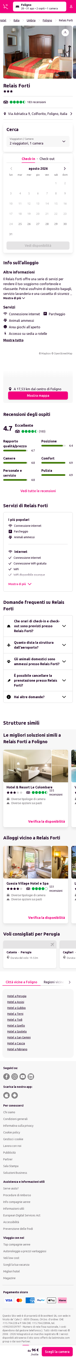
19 (29, 213)
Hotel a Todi (14, 1019)
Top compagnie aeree (16, 1244)
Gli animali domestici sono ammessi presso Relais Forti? (37, 661)
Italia (16, 20)
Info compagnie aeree (16, 1202)
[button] (37, 52)
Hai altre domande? (29, 697)
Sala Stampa (10, 1166)
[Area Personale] (71, 6)
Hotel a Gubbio (16, 1008)
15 (56, 203)
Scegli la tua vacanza (16, 1264)
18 (20, 213)
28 (47, 224)
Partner (8, 1159)
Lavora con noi (12, 1145)
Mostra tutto (13, 340)
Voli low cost (11, 1258)
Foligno (47, 20)
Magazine (9, 1278)
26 (29, 224)
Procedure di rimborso (17, 1195)
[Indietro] (11, 168)
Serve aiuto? (11, 1188)
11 (20, 203)
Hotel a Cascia (16, 1043)
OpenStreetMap (63, 353)
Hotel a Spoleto (17, 1031)
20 (38, 213)
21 (47, 213)
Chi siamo (9, 1112)
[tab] (21, 982)
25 (20, 224)
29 (56, 224)
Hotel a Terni (15, 1013)
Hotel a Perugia (16, 996)
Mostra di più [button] (17, 584)
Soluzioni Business (15, 1172)
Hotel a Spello (16, 1025)
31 (11, 234)
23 (65, 213)
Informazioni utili (13, 1208)
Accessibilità (11, 1222)
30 (65, 224)
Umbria (31, 20)
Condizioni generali (15, 1119)
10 (11, 203)
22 (56, 213)
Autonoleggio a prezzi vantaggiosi (24, 1251)
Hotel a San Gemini (19, 1037)
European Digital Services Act (21, 1215)
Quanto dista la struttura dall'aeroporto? (34, 645)
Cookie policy (11, 1132)
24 (11, 224)
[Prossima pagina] (69, 982)
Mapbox (46, 353)
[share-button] (65, 32)
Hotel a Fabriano (17, 1049)
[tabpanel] (38, 1023)
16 (65, 203)
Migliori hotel (11, 1271)
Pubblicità (9, 1152)
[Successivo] (64, 168)
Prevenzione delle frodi (18, 1228)
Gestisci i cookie (13, 1139)
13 (38, 203)
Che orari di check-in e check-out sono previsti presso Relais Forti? (37, 626)
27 (38, 224)
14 (47, 203)
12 (29, 203)
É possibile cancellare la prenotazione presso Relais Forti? (35, 680)
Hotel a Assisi (15, 1002)
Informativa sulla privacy (18, 1125)
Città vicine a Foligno (21, 982)
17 (11, 213)
